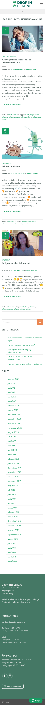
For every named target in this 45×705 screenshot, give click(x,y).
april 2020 (12, 450)
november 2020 (15, 419)
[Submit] (40, 322)
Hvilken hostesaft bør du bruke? (21, 345)
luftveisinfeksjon (19, 224)
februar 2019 (13, 512)
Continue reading (13, 105)
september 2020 (15, 428)
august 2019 (13, 485)
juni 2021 (12, 388)
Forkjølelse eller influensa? (16, 263)
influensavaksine (26, 117)
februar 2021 (13, 405)
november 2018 (14, 525)
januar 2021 (13, 410)
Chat (4, 636)
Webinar (6, 260)
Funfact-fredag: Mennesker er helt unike (25, 364)
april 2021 (12, 396)
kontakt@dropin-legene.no (13, 622)
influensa (5, 117)
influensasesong (14, 117)
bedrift (27, 115)
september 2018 (14, 534)
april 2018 (12, 556)
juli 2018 (11, 543)
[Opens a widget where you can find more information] (35, 701)
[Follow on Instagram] (10, 676)
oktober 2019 (13, 476)
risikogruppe (36, 117)
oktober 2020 (14, 423)
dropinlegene (34, 115)
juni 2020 (12, 441)
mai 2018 (12, 552)
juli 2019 (11, 490)
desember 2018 (14, 521)
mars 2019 (12, 508)
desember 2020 (14, 414)
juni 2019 (12, 494)
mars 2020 (12, 454)
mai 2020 (12, 445)
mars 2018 (12, 561)
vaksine (4, 119)
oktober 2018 (13, 530)
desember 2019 (14, 468)
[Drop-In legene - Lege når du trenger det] (22, 4)
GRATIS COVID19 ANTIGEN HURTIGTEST (20, 358)
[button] (41, 4)
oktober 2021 (13, 379)
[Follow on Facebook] (4, 676)
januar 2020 (13, 463)
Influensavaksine (11, 166)
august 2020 (13, 432)
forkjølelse (25, 221)
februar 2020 (14, 459)
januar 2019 (13, 516)
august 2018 (13, 539)
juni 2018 (12, 548)
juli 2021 (11, 383)
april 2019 (12, 503)
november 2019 (14, 472)
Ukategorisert (9, 56)
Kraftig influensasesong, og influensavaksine (16, 61)
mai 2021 (12, 392)
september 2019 (14, 481)
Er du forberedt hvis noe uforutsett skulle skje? (25, 339)
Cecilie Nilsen (31, 70)
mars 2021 (12, 401)
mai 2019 (12, 499)
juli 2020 (12, 436)
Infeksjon (6, 163)
